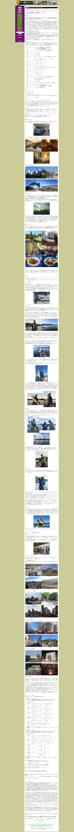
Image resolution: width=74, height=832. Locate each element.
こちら (28, 814)
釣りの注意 (41, 825)
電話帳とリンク (33, 826)
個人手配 (32, 825)
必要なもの (45, 825)
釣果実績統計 (48, 810)
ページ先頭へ (41, 821)
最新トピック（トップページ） (33, 824)
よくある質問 (38, 826)
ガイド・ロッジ (52, 824)
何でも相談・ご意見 (44, 826)
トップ (26, 8)
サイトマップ (50, 826)
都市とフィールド (47, 824)
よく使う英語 (50, 825)
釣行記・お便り (30, 8)
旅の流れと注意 (36, 825)
